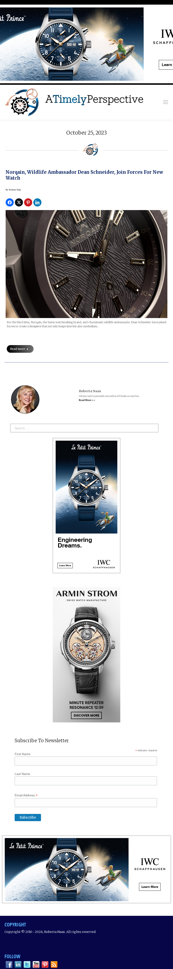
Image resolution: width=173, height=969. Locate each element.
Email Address (26, 795)
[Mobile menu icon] (165, 102)
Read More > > (87, 400)
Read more (17, 348)
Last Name (22, 774)
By (13, 189)
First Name (22, 754)
